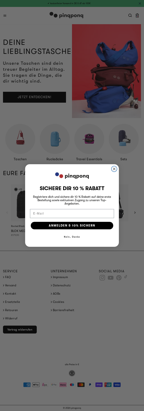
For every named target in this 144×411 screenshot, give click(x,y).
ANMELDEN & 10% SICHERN (72, 225)
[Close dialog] (114, 169)
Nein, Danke (72, 237)
